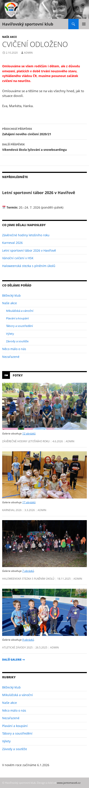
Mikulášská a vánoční (19, 311)
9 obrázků (28, 639)
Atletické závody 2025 (17, 647)
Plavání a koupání (17, 318)
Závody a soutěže (17, 341)
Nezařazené (10, 357)
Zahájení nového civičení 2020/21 (26, 131)
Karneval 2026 (12, 243)
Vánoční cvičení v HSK (17, 258)
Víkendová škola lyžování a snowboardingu (34, 147)
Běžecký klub (11, 295)
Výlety (10, 334)
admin (28, 52)
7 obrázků (28, 571)
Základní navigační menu (84, 24)
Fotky (18, 375)
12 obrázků (28, 433)
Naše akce (9, 37)
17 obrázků (28, 502)
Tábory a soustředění (19, 326)
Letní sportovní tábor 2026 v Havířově (29, 250)
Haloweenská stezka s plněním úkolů (28, 266)
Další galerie (13, 659)
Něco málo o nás (14, 349)
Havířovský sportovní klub (27, 24)
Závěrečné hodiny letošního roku (25, 235)
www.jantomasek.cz (69, 782)
